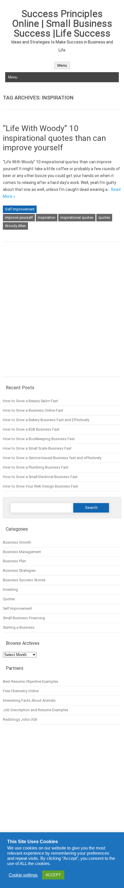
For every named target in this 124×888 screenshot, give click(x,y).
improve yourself (19, 217)
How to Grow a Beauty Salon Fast (30, 401)
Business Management (22, 552)
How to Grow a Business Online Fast (33, 410)
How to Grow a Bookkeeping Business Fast (39, 439)
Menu (62, 65)
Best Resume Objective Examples (30, 681)
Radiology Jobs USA (20, 719)
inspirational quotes (76, 217)
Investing (10, 589)
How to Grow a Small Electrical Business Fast (40, 477)
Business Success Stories (24, 580)
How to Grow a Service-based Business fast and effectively (52, 458)
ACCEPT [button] (53, 875)
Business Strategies (19, 570)
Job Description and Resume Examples (35, 710)
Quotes (9, 599)
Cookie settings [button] (23, 875)
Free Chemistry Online (21, 691)
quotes (104, 217)
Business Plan (14, 561)
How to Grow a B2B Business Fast (31, 429)
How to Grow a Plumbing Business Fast (35, 467)
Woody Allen (15, 226)
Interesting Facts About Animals (29, 700)
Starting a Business (19, 627)
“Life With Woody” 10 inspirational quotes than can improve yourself (54, 138)
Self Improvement (20, 209)
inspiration (46, 217)
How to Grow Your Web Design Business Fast (40, 486)
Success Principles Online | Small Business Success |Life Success (62, 23)
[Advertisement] (62, 313)
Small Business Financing (24, 618)
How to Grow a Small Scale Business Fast (37, 448)
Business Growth (17, 542)
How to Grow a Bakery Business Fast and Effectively (46, 420)
